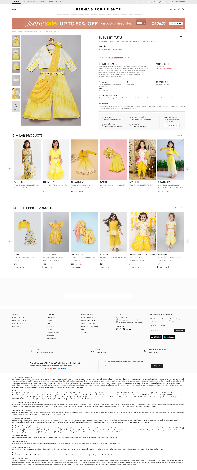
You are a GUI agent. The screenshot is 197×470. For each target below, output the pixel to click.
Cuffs (27, 428)
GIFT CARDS (50, 326)
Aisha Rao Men (158, 395)
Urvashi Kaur (70, 387)
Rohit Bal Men (119, 393)
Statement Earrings (54, 430)
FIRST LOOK (60, 1)
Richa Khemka (174, 385)
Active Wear (128, 422)
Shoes (125, 430)
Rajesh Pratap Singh (142, 381)
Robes (95, 420)
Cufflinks (60, 422)
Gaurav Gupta (77, 383)
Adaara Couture (25, 387)
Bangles (44, 428)
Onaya (181, 379)
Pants (51, 420)
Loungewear (41, 422)
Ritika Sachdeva (140, 406)
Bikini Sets (140, 412)
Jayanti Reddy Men (60, 399)
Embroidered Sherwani (63, 443)
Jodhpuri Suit (152, 420)
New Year (111, 455)
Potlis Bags (146, 430)
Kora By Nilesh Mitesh (88, 399)
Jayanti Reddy (27, 381)
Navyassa (67, 449)
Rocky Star (105, 379)
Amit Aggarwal (138, 383)
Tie (142, 422)
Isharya (24, 404)
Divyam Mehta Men (63, 393)
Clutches (154, 430)
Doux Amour (25, 406)
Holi (18, 455)
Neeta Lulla (128, 383)
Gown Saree (33, 414)
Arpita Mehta (105, 385)
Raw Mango (16, 379)
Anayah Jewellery (178, 404)
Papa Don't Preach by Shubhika (95, 381)
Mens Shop (101, 422)
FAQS (82, 329)
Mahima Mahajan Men (63, 397)
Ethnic (66, 422)
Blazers (112, 420)
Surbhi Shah (16, 385)
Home (14, 31)
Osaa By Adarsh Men (116, 379)
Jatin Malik (109, 395)
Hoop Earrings (90, 430)
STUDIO (50, 1)
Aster (102, 404)
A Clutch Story (34, 406)
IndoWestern (79, 422)
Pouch (167, 430)
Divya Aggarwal (26, 385)
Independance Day (26, 455)
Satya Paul (44, 379)
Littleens (114, 449)
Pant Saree (42, 414)
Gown (67, 412)
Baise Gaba (146, 379)
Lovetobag (16, 406)
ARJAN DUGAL (168, 395)
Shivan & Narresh (172, 379)
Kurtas (42, 420)
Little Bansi (30, 449)
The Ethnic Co (166, 393)
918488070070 (179, 2)
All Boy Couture (132, 449)
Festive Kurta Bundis (90, 422)
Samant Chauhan (174, 383)
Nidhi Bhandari (45, 406)
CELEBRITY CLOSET (52, 329)
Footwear (136, 422)
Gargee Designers (19, 397)
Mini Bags (51, 432)
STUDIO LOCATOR (17, 323)
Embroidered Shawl (105, 432)
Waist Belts (173, 430)
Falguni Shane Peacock (94, 379)
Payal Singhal (68, 383)
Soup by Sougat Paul (73, 385)
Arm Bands (105, 428)
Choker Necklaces (101, 430)
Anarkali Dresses (75, 437)
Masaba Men (75, 397)
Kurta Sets (29, 412)
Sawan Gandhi (114, 385)
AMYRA (86, 406)
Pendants (129, 428)
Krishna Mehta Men (43, 395)
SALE (48, 323)
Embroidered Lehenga (40, 437)
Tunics (91, 412)
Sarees (36, 412)
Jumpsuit (25, 422)
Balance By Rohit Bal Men (45, 399)
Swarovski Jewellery (154, 428)
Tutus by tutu (110, 37)
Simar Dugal (135, 385)
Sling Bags (23, 432)
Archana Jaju (159, 385)
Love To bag (60, 404)
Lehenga (29, 437)
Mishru (66, 381)
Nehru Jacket (24, 420)
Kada (121, 430)
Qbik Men (102, 395)
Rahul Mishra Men (112, 397)
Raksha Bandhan (42, 455)
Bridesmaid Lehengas (100, 412)
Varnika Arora (50, 404)
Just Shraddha (140, 404)
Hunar (107, 404)
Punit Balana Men (66, 395)
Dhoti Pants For (91, 437)
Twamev (148, 393)
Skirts (146, 412)
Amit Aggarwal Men (79, 395)
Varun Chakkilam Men (74, 399)
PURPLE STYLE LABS (18, 317)
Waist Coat (63, 420)
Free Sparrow (92, 449)
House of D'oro (151, 404)
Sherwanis (54, 412)
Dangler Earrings (66, 430)
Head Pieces (88, 428)
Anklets (112, 428)
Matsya (123, 385)
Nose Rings (58, 428)
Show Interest (116, 57)
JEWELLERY (31, 1)
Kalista (36, 381)
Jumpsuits (159, 412)
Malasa (142, 385)
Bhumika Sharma (162, 383)
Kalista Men (29, 397)
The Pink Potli (69, 404)
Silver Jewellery (42, 430)
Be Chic (60, 406)
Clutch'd (76, 404)
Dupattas (173, 412)
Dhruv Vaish (31, 393)
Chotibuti (38, 449)
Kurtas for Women (44, 412)
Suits (47, 420)
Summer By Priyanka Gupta (132, 379)
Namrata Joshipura (150, 383)
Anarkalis (22, 412)
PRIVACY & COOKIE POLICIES (90, 326)
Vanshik (89, 393)
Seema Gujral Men (159, 397)
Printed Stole (116, 432)
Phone (163, 325)
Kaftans (85, 412)
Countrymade (41, 393)
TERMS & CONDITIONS (88, 323)
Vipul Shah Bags (77, 406)
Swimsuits (166, 412)
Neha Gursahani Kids (104, 449)
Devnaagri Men (55, 395)
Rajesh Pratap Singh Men (77, 393)
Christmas (86, 455)
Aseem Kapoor (79, 387)
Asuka (134, 393)
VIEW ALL (179, 135)
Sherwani (36, 420)
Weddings (93, 455)
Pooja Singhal (35, 379)
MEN (23, 1)
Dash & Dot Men (22, 393)
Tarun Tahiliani (58, 383)
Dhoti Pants (111, 412)
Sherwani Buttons (126, 420)
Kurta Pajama (142, 420)
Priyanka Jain (61, 385)
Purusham (174, 393)
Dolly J (83, 379)
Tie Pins (71, 420)
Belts (136, 430)
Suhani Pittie (130, 406)
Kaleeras (73, 428)
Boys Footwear (103, 443)
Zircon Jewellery (167, 428)
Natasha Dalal (25, 379)
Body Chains (97, 428)
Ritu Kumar (173, 381)
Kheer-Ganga (156, 393)
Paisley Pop (121, 406)
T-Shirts (106, 420)
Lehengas (15, 412)
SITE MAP (84, 332)
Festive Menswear (111, 422)
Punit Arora (101, 397)
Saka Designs (122, 449)
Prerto (148, 406)
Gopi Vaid (84, 385)
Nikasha (113, 383)
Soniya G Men (170, 397)
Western (71, 422)
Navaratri (51, 455)
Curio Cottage (16, 404)
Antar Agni (51, 379)
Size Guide (129, 58)
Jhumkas (75, 430)
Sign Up (157, 366)
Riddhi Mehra (154, 381)
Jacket (74, 443)
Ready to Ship (50, 414)
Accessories (32, 422)
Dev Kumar (33, 395)
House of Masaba (94, 385)
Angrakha (166, 420)
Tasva (14, 393)
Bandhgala (173, 420)
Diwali (14, 455)
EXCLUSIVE (50, 320)
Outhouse (83, 404)
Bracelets (33, 428)
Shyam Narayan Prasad (39, 385)
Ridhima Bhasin (164, 381)
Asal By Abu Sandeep (73, 379)
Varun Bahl (121, 383)
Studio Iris (34, 387)
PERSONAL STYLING (53, 332)
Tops (80, 412)
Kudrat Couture (50, 397)
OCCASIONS (50, 335)
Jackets (152, 412)
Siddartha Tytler (47, 383)
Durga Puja (78, 455)
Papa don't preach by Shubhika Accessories (102, 406)
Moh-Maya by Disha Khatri (36, 404)
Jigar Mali (15, 387)
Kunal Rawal (140, 393)
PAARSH (82, 397)
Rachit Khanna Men (134, 395)
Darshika (25, 395)
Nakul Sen (72, 381)
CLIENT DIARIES (51, 338)
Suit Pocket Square (80, 420)
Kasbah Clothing (39, 397)
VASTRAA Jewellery (94, 404)
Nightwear (180, 412)
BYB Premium (161, 449)
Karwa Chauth (102, 455)
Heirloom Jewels (120, 428)
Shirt (83, 443)
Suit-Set (117, 420)
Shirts (30, 420)
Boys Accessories (115, 443)
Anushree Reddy (61, 379)
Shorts (100, 420)
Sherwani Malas (51, 422)
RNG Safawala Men (124, 397)
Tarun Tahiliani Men (92, 395)
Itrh (181, 385)
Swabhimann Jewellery (128, 404)
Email (154, 325)
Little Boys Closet (57, 449)
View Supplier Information (165, 68)
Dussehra (58, 455)
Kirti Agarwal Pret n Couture (147, 449)
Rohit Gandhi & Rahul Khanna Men (142, 397)
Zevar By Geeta (115, 404)
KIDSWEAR (41, 1)
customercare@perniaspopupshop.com (130, 322)
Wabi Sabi (127, 393)
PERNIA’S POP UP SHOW (19, 320)
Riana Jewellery (167, 404)
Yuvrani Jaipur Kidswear (79, 449)
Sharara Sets (74, 412)
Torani (128, 385)
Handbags (161, 430)
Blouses (15, 414)
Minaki (159, 404)
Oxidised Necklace (113, 430)
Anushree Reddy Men (121, 395)
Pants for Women (122, 412)
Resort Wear (132, 412)
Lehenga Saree (23, 414)
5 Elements (54, 406)
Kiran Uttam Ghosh (45, 381)
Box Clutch (83, 432)
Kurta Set (61, 437)
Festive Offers (60, 414)
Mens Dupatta (16, 422)
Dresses (61, 412)
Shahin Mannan (60, 387)
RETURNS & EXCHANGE (88, 320)
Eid (35, 455)
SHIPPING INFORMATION (88, 317)
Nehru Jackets (43, 443)
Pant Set (120, 422)
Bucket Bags (43, 432)
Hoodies (89, 420)
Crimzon (153, 406)
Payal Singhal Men (91, 397)
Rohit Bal (181, 381)
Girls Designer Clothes (19, 437)
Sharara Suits (52, 437)
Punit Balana (119, 381)
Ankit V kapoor (51, 393)
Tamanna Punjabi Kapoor (46, 387)
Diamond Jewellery (30, 430)
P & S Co (23, 449)
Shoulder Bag (66, 432)
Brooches (147, 422)
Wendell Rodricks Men (29, 399)
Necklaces (15, 428)
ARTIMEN (144, 395)
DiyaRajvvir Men (179, 395)
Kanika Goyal (52, 385)
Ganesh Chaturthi (67, 455)
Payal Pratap (110, 381)
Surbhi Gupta (150, 385)
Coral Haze (67, 406)
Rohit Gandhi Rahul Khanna (91, 383)
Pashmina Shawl (93, 432)
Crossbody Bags (33, 432)
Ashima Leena (106, 383)
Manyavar (163, 379)
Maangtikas (66, 428)
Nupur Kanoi (80, 381)
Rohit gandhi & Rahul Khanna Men (103, 393)
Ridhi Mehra (154, 379)
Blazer (79, 443)
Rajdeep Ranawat (129, 381)
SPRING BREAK (16, 399)
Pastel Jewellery (178, 428)
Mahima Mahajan (57, 381)
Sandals (131, 430)
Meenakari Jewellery (140, 428)
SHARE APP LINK (179, 330)
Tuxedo (159, 420)
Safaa (166, 385)
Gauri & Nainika (17, 381)
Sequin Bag (74, 432)
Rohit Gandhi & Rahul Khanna (22, 383)
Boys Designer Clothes (19, 443)
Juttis (140, 430)
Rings (39, 428)
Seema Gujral (37, 383)
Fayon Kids (15, 449)
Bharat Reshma (17, 395)
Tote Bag (58, 432)
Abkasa (150, 395)
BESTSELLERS (51, 317)
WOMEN (16, 1)
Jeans (135, 420)
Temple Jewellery (17, 430)
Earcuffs (80, 428)
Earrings (22, 428)
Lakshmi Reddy (46, 449)
